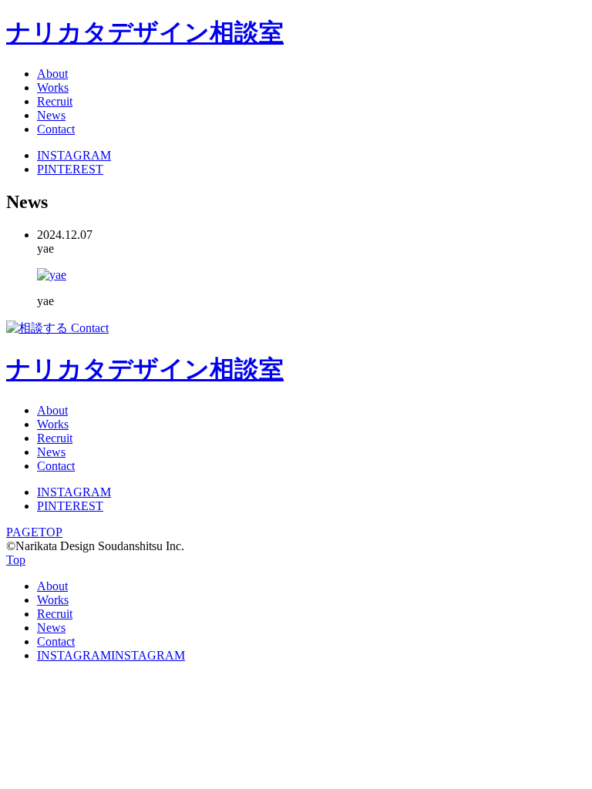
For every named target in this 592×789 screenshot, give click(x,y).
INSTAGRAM (74, 155)
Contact (56, 129)
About (52, 73)
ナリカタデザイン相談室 (145, 32)
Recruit (54, 101)
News (51, 115)
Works (53, 87)
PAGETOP (34, 532)
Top (15, 559)
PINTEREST (70, 169)
